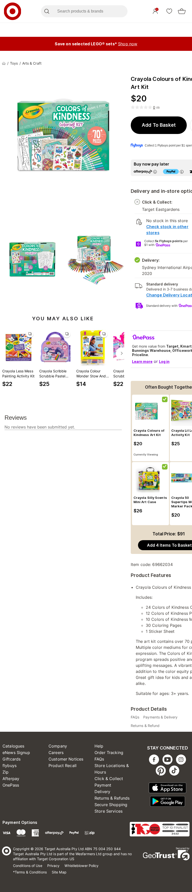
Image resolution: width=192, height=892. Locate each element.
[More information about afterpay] (155, 171)
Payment (102, 785)
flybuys (9, 765)
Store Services (108, 811)
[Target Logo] (12, 11)
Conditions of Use (27, 865)
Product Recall (62, 765)
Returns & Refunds (112, 798)
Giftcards (11, 759)
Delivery (102, 791)
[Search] (46, 11)
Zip (5, 772)
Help (99, 746)
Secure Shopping (110, 804)
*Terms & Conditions (30, 872)
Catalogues (13, 746)
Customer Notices (65, 759)
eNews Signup (16, 752)
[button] (159, 125)
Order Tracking (108, 752)
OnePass (10, 785)
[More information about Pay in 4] (182, 171)
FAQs (99, 759)
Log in (164, 361)
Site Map (59, 872)
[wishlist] (169, 11)
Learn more (142, 361)
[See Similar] (30, 334)
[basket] (182, 11)
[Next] (122, 353)
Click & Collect (108, 778)
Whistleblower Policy (81, 865)
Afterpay (10, 778)
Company (57, 746)
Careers (56, 752)
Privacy (53, 865)
